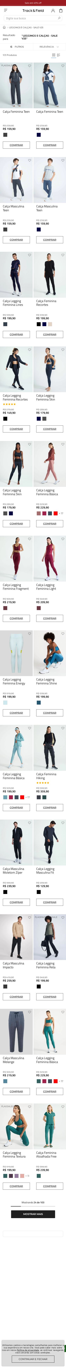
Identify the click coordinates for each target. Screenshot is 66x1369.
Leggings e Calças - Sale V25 (26, 27)
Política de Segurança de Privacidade (49, 1286)
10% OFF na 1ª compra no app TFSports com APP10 (39, 3)
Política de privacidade (28, 1350)
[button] (16, 46)
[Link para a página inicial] (4, 27)
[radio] (53, 55)
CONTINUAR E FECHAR (33, 1359)
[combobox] (33, 18)
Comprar (16, 145)
